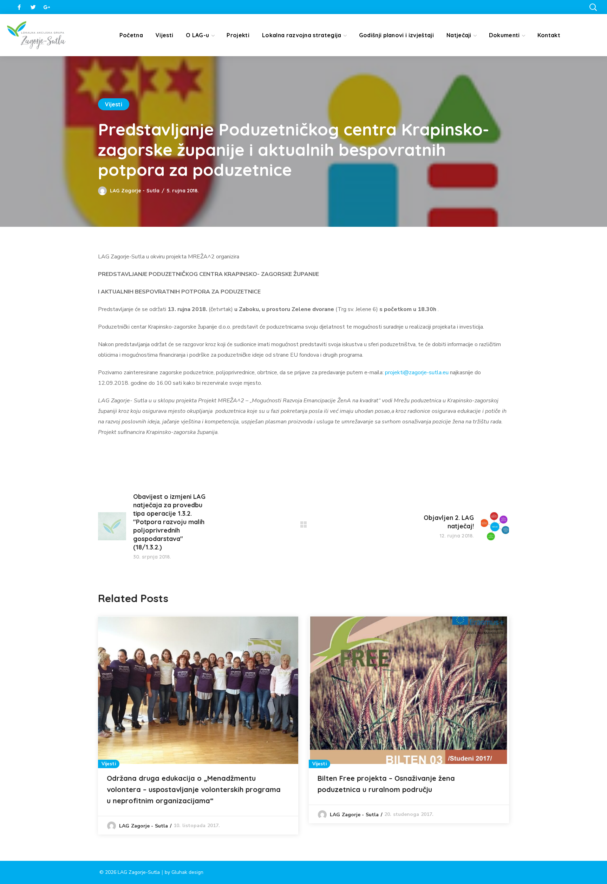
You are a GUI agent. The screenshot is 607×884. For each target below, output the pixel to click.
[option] (198, 725)
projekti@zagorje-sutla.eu (417, 372)
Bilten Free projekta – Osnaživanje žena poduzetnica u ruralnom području (386, 784)
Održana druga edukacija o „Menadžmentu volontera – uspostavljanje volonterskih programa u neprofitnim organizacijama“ (194, 789)
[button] (592, 7)
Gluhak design (187, 872)
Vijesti (113, 104)
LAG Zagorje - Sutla (134, 190)
